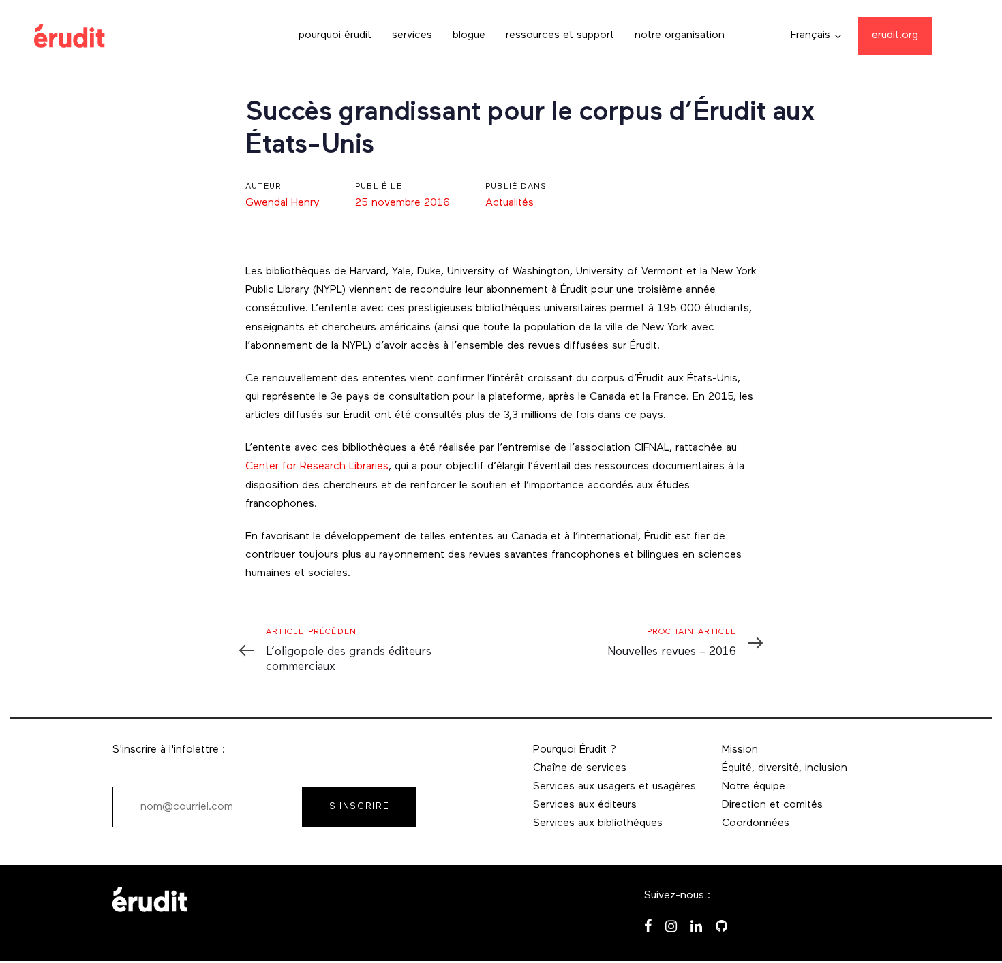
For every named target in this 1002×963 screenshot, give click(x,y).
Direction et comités (772, 805)
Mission (740, 749)
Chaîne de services (579, 768)
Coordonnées (755, 823)
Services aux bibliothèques (598, 823)
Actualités (509, 203)
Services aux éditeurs (585, 805)
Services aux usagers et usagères (614, 786)
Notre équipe (753, 786)
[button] (816, 36)
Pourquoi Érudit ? (574, 749)
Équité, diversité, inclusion (784, 768)
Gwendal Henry (282, 203)
